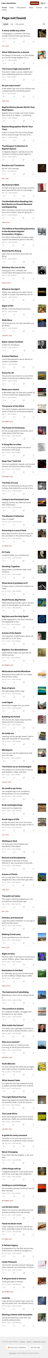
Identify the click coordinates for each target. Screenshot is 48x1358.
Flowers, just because (12, 918)
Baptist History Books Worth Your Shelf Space (18, 108)
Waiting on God (9, 841)
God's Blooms (8, 1064)
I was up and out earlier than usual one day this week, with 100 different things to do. (18, 1302)
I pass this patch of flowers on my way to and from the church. (18, 922)
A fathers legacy (10, 1245)
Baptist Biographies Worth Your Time (17, 128)
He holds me (8, 733)
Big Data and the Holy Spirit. (15, 616)
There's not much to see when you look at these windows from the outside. (17, 1211)
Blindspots (7, 750)
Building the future (11, 717)
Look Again (7, 702)
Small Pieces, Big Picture (14, 600)
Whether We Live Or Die (13, 267)
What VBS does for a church (15, 52)
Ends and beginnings (12, 805)
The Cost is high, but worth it (16, 69)
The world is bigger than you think (15, 705)
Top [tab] (11, 24)
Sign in (43, 3)
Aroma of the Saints (11, 633)
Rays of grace (8, 688)
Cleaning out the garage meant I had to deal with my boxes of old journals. (17, 737)
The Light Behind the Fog (14, 1097)
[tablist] (14, 24)
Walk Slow (7, 320)
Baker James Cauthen (12, 342)
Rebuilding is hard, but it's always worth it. (18, 996)
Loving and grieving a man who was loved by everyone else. (16, 1318)
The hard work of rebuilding (15, 992)
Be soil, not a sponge (10, 168)
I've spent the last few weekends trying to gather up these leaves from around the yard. (17, 1084)
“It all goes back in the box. (12, 1281)
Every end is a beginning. (12, 808)
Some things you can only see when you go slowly (18, 324)
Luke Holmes (12, 38)
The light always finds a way (13, 691)
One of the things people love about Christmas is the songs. (16, 448)
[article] (24, 36)
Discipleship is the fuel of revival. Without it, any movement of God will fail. (17, 861)
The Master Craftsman (13, 516)
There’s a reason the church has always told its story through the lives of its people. (17, 133)
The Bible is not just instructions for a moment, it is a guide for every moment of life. (18, 1139)
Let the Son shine (10, 1207)
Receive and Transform (13, 165)
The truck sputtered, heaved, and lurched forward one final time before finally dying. (18, 465)
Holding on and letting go (14, 1185)
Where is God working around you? (16, 309)
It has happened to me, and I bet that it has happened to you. (17, 620)
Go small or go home (12, 788)
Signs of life (7, 306)
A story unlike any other (13, 30)
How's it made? (8, 519)
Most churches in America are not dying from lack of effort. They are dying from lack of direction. (18, 211)
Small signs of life (10, 819)
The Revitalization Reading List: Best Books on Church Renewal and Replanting (17, 204)
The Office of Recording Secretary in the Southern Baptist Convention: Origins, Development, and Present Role (18, 232)
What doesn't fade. (11, 1080)
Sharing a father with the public (17, 1314)
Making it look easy (11, 934)
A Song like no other (11, 444)
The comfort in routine (13, 1009)
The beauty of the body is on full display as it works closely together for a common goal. (18, 56)
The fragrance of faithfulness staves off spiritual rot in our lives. (17, 637)
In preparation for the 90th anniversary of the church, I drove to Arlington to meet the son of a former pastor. (17, 1249)
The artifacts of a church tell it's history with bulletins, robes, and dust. (17, 770)
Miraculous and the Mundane (16, 671)
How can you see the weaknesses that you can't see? (17, 754)
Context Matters (10, 356)
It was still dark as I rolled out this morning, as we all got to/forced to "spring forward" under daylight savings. (18, 1046)
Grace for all (8, 373)
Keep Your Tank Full (11, 461)
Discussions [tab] (19, 24)
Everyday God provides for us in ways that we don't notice (17, 675)
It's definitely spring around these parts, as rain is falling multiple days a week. (18, 974)
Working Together (11, 566)
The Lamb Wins (9, 1113)
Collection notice (39, 1342)
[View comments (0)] (14, 41)
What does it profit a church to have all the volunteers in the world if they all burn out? (17, 534)
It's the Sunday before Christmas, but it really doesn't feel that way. (17, 432)
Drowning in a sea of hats (14, 530)
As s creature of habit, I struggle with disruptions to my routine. (16, 1013)
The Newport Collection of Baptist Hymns (15, 147)
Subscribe (34, 3)
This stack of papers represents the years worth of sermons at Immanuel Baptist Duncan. (18, 410)
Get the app (35, 1347)
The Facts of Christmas (13, 428)
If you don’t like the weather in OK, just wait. (17, 1156)
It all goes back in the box (14, 1278)
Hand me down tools (12, 1223)
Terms (29, 1342)
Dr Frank (6, 552)
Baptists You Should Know (15, 650)
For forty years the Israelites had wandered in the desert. (15, 845)
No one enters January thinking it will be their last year (18, 1189)
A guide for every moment (14, 1135)
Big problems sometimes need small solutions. (16, 570)
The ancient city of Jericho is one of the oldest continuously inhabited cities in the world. (17, 377)
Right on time (8, 954)
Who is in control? (11, 1042)
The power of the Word (13, 406)
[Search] (43, 24)
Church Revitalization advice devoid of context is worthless (17, 360)
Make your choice (10, 389)
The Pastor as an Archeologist (16, 766)
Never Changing (10, 1152)
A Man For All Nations (10, 345)
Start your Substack (18, 1347)
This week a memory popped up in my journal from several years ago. (17, 900)
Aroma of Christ (9, 874)
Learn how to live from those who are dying (17, 255)
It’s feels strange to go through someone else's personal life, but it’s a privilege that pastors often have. (18, 189)
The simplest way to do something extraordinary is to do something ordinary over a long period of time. (16, 792)
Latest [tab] (5, 24)
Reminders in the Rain (12, 970)
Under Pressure (9, 1262)
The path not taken (11, 896)
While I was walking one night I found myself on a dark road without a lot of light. (17, 293)
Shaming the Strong (11, 251)
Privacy (22, 1342)
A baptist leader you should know (15, 555)
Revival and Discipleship (14, 858)
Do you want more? (11, 85)
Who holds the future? (13, 1025)
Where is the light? (11, 289)
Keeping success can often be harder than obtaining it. (16, 503)
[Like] (3, 159)
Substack (12, 1353)
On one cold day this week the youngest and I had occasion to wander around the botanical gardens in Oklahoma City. (18, 1068)
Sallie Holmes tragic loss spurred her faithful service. (16, 654)
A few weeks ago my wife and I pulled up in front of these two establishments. (18, 393)
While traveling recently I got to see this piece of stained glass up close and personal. (18, 604)
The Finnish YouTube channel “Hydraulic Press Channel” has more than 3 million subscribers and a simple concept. (18, 1266)
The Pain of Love (10, 483)
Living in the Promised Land (15, 499)
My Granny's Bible (10, 185)
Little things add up (11, 1168)
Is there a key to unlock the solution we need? (17, 587)
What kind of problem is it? (15, 583)
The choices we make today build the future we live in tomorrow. (16, 721)
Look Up (6, 1298)
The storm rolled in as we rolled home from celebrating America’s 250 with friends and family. (17, 73)
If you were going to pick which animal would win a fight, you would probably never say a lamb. (17, 1117)
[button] (4, 7)
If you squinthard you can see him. (16, 937)
